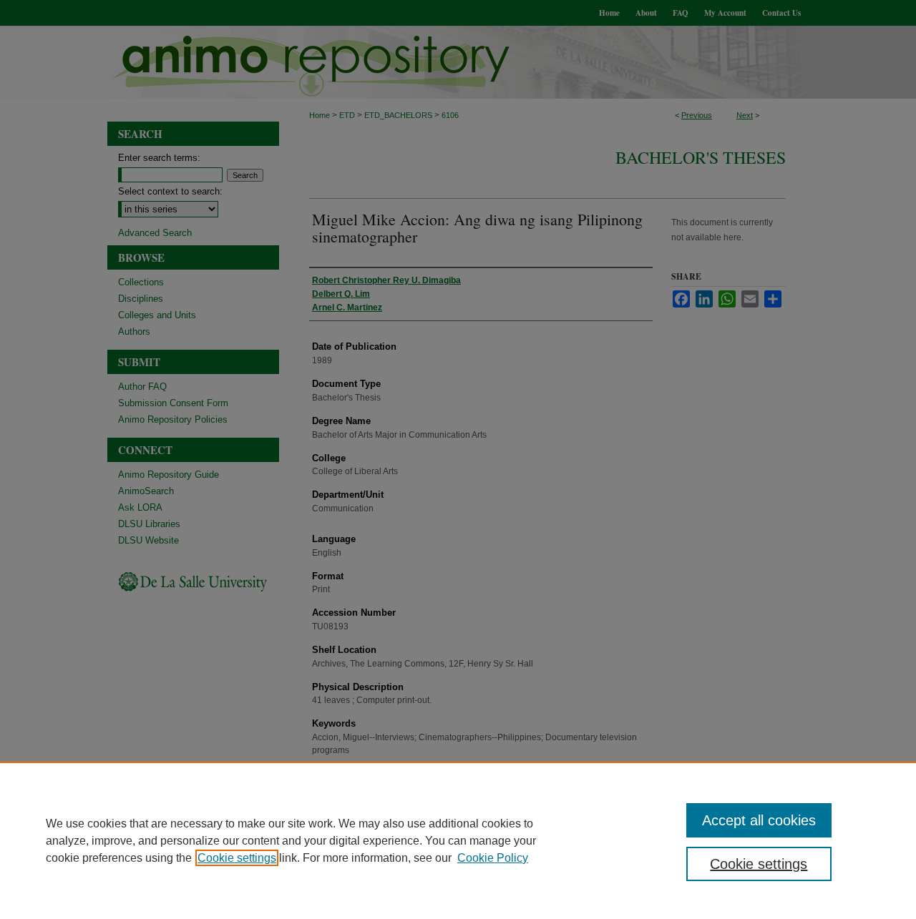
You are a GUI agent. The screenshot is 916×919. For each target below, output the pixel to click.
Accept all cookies (759, 820)
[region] (458, 840)
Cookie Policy (492, 858)
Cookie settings (237, 858)
